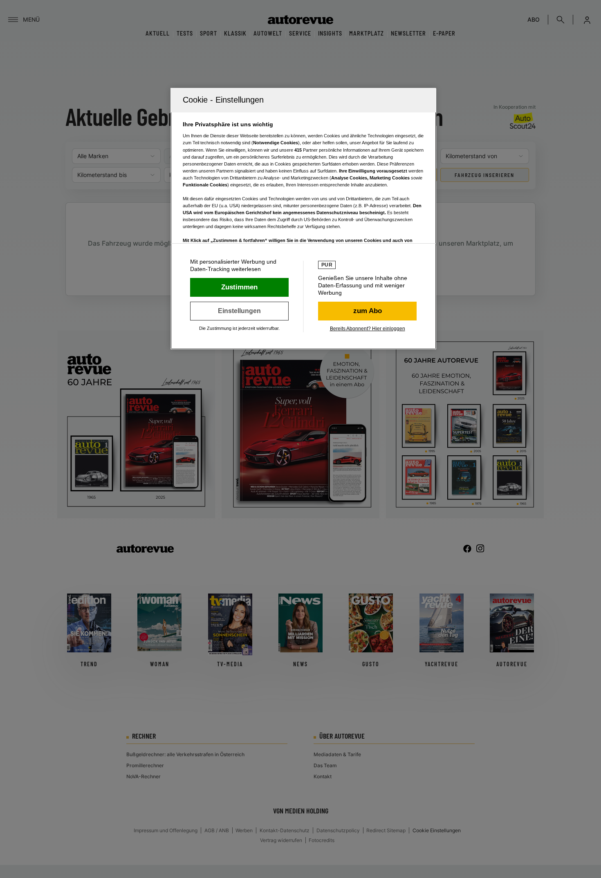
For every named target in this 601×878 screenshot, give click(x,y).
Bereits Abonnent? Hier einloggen (367, 328)
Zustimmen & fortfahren (239, 287)
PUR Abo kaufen (367, 311)
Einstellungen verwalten (239, 311)
